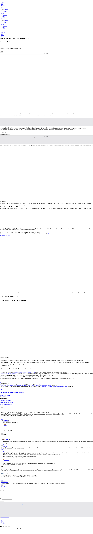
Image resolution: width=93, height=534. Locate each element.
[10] (48, 233)
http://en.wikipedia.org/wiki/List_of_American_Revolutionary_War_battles (9, 373)
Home (2, 7)
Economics (2, 35)
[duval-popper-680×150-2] (46, 142)
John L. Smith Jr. (6, 439)
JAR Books (2, 10)
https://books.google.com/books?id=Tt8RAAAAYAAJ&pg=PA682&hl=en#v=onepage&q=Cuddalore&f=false (54, 386)
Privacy (4, 16)
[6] (0, 375)
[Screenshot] (22, 109)
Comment (1, 497)
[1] (0, 368)
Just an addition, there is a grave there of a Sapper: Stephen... (6, 404)
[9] (0, 379)
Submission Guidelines (5, 9)
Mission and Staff (5, 15)
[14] (71, 361)
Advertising (2, 13)
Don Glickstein (6, 420)
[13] (0, 384)
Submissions (4, 8)
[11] (0, 382)
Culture (2, 4)
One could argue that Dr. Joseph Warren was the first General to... (6, 402)
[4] (0, 372)
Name (1, 498)
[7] (0, 376)
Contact (4, 17)
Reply (2, 419)
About (2, 14)
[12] (0, 383)
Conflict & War (3, 2)
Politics (2, 3)
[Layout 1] (46, 226)
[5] (0, 373)
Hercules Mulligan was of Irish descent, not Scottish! (5, 400)
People (2, 33)
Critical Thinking (3, 5)
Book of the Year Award (5, 12)
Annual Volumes (5, 11)
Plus (1, 6)
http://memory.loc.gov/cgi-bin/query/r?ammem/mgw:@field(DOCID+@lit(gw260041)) (25, 372)
